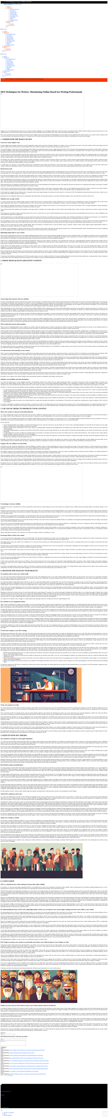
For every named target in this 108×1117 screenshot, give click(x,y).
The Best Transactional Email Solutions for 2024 (20, 1052)
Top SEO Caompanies (9, 1112)
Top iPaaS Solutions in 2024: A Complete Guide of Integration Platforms (26, 1074)
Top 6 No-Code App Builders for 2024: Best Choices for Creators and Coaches (27, 1063)
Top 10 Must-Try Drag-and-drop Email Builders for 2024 (22, 1071)
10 (5, 1075)
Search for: (3, 1032)
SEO (5, 1113)
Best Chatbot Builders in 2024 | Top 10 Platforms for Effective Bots (24, 1058)
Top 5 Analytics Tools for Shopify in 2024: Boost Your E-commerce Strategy (27, 1066)
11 (6, 1075)
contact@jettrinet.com (6, 1091)
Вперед (11, 1075)
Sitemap (2, 1095)
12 (8, 1075)
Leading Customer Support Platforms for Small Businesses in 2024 (24, 1055)
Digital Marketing (8, 1115)
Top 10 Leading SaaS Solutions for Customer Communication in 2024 (25, 1050)
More (43, 1050)
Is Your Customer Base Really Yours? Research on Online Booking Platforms (27, 1068)
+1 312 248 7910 (5, 1107)
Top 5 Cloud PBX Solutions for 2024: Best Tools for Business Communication (27, 1060)
